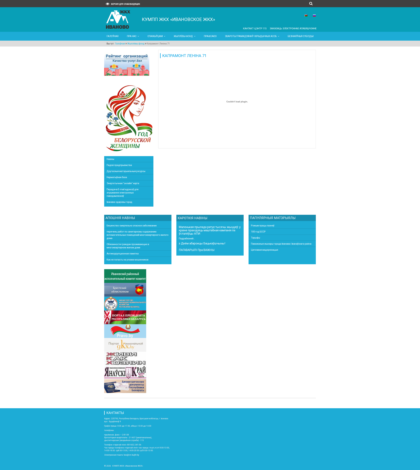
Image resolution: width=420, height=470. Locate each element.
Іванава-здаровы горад (119, 202)
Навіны (110, 159)
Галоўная (112, 36)
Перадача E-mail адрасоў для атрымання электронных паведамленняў (122, 192)
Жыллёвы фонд (183, 36)
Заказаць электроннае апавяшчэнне (293, 28)
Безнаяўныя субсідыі (301, 36)
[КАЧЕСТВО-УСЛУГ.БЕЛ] (126, 64)
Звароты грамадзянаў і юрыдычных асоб (251, 36)
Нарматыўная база (117, 177)
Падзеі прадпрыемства (119, 165)
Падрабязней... (187, 238)
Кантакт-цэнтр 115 (255, 28)
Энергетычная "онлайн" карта (123, 183)
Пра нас (131, 36)
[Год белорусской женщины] (128, 117)
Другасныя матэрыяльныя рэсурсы (126, 171)
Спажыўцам (155, 36)
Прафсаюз (210, 36)
